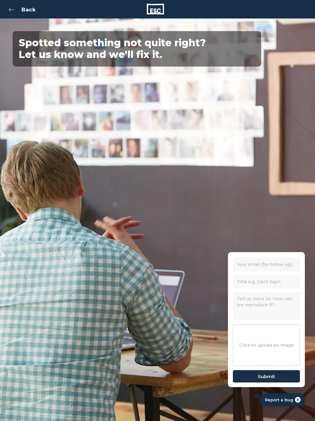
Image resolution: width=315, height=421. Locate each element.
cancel (297, 399)
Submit (266, 376)
